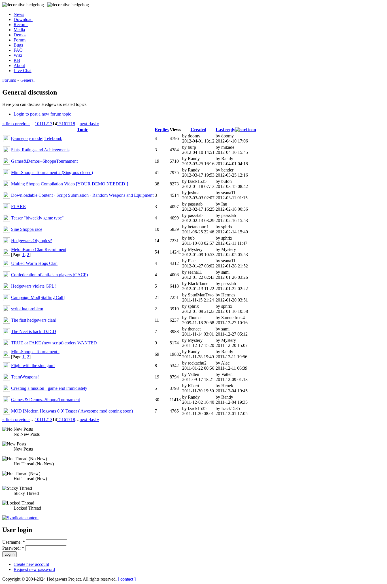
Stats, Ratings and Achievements (40, 149)
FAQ (18, 50)
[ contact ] (127, 579)
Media (19, 29)
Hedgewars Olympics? (31, 240)
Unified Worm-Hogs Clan (34, 263)
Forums (9, 80)
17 (68, 123)
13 (50, 123)
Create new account (31, 564)
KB (17, 60)
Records (21, 24)
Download (23, 19)
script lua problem (27, 308)
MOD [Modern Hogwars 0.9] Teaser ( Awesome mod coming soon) (72, 411)
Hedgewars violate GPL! (33, 286)
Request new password (34, 569)
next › (85, 123)
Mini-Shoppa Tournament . (35, 351)
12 (45, 123)
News (19, 14)
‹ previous (21, 123)
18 (73, 123)
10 (37, 123)
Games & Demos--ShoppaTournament (45, 399)
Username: (13, 542)
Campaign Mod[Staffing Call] (38, 297)
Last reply (225, 129)
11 (41, 123)
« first (7, 123)
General (27, 80)
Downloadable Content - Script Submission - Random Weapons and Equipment (82, 195)
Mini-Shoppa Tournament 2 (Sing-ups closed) (52, 172)
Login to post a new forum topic (42, 114)
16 (63, 123)
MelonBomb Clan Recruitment (38, 249)
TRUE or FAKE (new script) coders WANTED (54, 342)
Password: (13, 548)
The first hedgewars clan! (33, 320)
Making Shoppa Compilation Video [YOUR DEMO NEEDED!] (69, 183)
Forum (19, 39)
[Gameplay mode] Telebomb (36, 138)
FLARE (18, 206)
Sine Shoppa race (26, 229)
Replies (162, 129)
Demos (20, 34)
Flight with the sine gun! (33, 365)
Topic (82, 129)
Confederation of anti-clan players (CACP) (49, 274)
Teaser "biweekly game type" (37, 217)
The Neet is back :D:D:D (33, 331)
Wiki (18, 55)
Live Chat (22, 70)
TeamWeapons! (25, 376)
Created (198, 129)
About (19, 65)
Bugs (18, 45)
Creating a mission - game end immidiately (49, 388)
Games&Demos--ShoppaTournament (44, 161)
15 (59, 123)
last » (94, 123)
